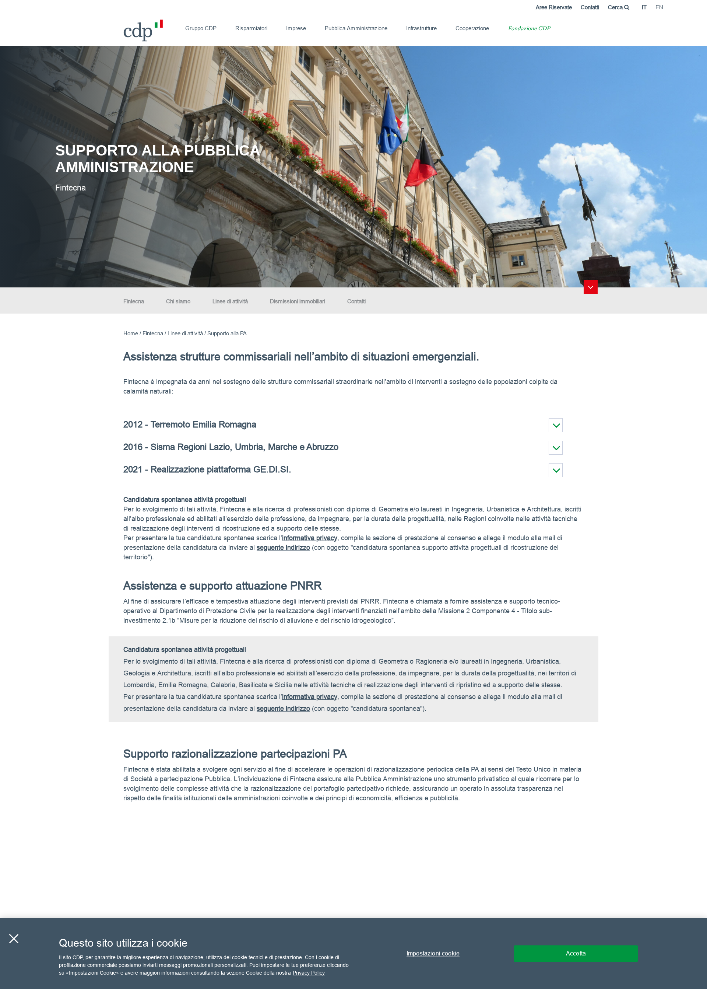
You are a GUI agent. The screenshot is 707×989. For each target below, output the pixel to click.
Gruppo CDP (201, 28)
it (644, 7)
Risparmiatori (251, 28)
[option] (353, 165)
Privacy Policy (309, 973)
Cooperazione (472, 28)
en (659, 7)
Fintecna (133, 301)
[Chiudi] (14, 939)
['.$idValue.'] (556, 425)
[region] (353, 953)
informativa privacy (309, 538)
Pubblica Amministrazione (356, 28)
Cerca (616, 7)
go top (591, 287)
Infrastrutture (421, 28)
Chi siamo (178, 301)
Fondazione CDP (529, 29)
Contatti (590, 7)
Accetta (576, 953)
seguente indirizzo (283, 708)
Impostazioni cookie (433, 953)
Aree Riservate (554, 7)
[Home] (126, 28)
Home (130, 333)
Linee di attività (230, 301)
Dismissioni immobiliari (297, 301)
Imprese (296, 28)
